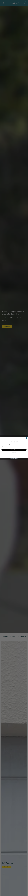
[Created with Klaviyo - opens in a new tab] (14, 458)
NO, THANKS (14, 452)
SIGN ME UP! (14, 449)
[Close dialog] (27, 438)
